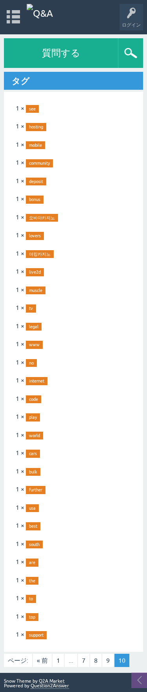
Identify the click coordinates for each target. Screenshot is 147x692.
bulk (33, 472)
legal (33, 326)
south (34, 544)
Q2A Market (52, 681)
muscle (35, 290)
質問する (61, 53)
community (39, 163)
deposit (36, 181)
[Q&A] (40, 13)
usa (32, 508)
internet (36, 381)
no (31, 363)
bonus (34, 199)
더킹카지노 (40, 254)
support (36, 635)
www (34, 344)
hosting (36, 127)
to (31, 598)
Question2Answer (50, 685)
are (32, 562)
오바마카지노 (42, 217)
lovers (35, 235)
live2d (35, 272)
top (32, 617)
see (32, 109)
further (35, 489)
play (33, 417)
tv (31, 308)
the (32, 580)
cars (33, 453)
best (33, 526)
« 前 (42, 660)
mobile (35, 145)
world (34, 435)
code (33, 399)
